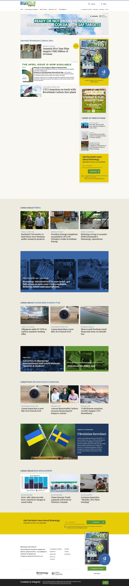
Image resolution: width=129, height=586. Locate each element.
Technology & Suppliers (31, 9)
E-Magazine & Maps (97, 568)
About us (52, 556)
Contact (52, 559)
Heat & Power (43, 9)
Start (21, 9)
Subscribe (95, 9)
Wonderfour (54, 578)
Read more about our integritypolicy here (94, 178)
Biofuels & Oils (53, 9)
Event (107, 9)
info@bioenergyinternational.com (31, 556)
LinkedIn (66, 549)
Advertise (101, 9)
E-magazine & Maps (86, 9)
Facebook (67, 554)
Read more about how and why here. (60, 583)
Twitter (66, 551)
